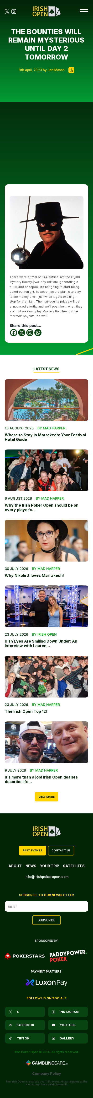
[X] (21, 332)
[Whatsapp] (37, 332)
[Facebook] (13, 332)
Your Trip (49, 866)
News (31, 866)
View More (46, 796)
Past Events (32, 850)
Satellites (74, 866)
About (15, 866)
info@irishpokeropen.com (46, 877)
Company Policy (46, 1073)
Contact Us (61, 850)
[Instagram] (29, 332)
